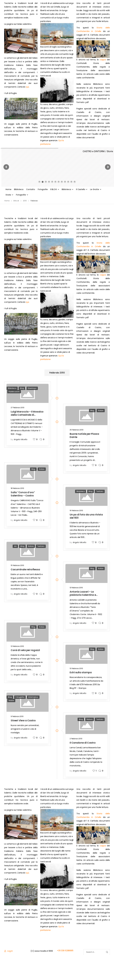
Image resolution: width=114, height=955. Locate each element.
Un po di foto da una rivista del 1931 (86, 516)
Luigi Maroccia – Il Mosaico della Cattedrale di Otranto (27, 415)
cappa (103, 59)
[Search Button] (107, 952)
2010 (25, 201)
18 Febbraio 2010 (17, 488)
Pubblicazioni (14, 391)
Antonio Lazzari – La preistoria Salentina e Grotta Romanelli (83, 595)
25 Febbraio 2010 (76, 430)
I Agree (44, 946)
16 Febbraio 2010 (76, 510)
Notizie (100, 410)
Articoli (16, 201)
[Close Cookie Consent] (109, 946)
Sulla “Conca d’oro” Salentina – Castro (23, 494)
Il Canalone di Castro (83, 742)
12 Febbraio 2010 (17, 646)
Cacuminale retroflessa (25, 569)
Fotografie (43, 189)
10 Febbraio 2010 (76, 668)
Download (32, 388)
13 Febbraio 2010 (76, 587)
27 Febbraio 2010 (17, 407)
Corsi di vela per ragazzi (25, 650)
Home (8, 189)
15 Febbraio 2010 (17, 565)
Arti (15, 546)
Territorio (99, 491)
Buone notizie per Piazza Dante (84, 435)
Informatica (33, 697)
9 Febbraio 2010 (17, 716)
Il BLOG (53, 189)
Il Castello (80, 189)
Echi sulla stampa (81, 672)
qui (27, 86)
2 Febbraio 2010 (76, 738)
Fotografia (20, 697)
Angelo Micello (20, 439)
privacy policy (99, 946)
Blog (22, 388)
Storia (8, 194)
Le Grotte (94, 189)
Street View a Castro (23, 720)
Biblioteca (18, 189)
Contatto (30, 189)
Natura (89, 719)
